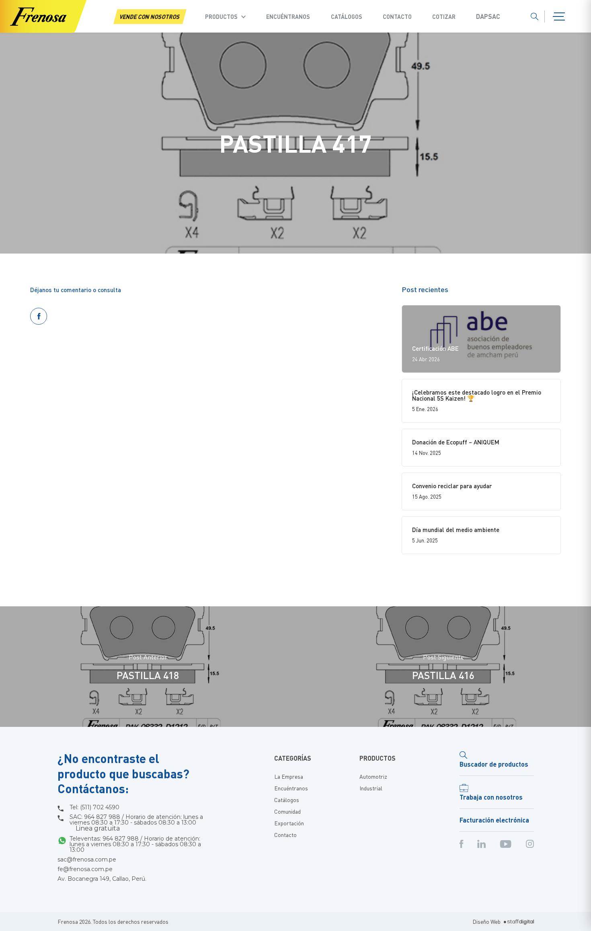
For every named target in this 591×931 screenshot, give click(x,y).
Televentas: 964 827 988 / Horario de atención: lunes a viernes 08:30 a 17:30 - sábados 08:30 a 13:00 (135, 844)
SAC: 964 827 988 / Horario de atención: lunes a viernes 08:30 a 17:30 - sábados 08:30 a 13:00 (136, 823)
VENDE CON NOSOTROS (150, 16)
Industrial (370, 788)
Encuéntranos (288, 16)
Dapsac (488, 16)
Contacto (397, 16)
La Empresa (288, 776)
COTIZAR (444, 16)
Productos (221, 16)
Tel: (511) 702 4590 (94, 807)
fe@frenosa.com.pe (85, 869)
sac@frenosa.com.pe (86, 859)
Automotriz (373, 776)
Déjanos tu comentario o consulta (75, 290)
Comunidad (287, 811)
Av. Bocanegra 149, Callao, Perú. (101, 879)
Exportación (289, 823)
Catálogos (346, 16)
